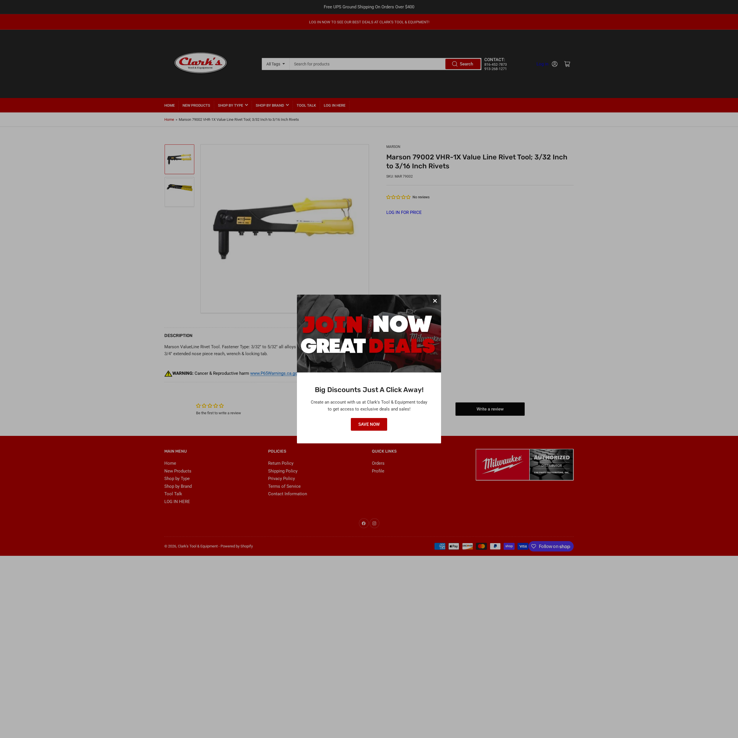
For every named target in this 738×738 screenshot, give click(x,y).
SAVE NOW (369, 424)
